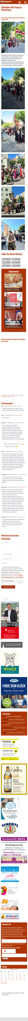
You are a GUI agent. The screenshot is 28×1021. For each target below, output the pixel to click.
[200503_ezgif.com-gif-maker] (10, 799)
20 (20, 977)
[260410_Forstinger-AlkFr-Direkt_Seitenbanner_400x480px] (14, 764)
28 (24, 979)
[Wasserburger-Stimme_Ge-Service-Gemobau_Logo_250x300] (10, 739)
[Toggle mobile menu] (20, 2)
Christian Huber (6, 395)
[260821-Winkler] (13, 292)
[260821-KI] (13, 274)
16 (5, 977)
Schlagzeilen (4, 396)
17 (9, 977)
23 (5, 979)
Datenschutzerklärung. (16, 574)
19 (16, 977)
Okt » (6, 983)
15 (1, 977)
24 (9, 979)
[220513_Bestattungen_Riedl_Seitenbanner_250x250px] (14, 838)
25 (12, 979)
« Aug (2, 983)
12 (16, 975)
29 (1, 981)
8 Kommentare (10, 396)
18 (12, 977)
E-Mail (4, 938)
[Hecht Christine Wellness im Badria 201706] (10, 899)
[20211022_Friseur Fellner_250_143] (10, 886)
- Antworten (19, 406)
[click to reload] (9, 951)
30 (5, 981)
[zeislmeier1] (10, 914)
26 (16, 979)
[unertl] (10, 823)
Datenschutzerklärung (15, 943)
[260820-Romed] (14, 311)
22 (1, 979)
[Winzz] (10, 651)
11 (12, 975)
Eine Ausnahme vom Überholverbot (16, 732)
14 (24, 975)
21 (24, 977)
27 (20, 979)
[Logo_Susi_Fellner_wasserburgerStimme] (10, 867)
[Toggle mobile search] (25, 2)
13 (20, 975)
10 (9, 975)
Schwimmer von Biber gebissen (13, 716)
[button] (6, 259)
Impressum (17, 993)
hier (24, 936)
